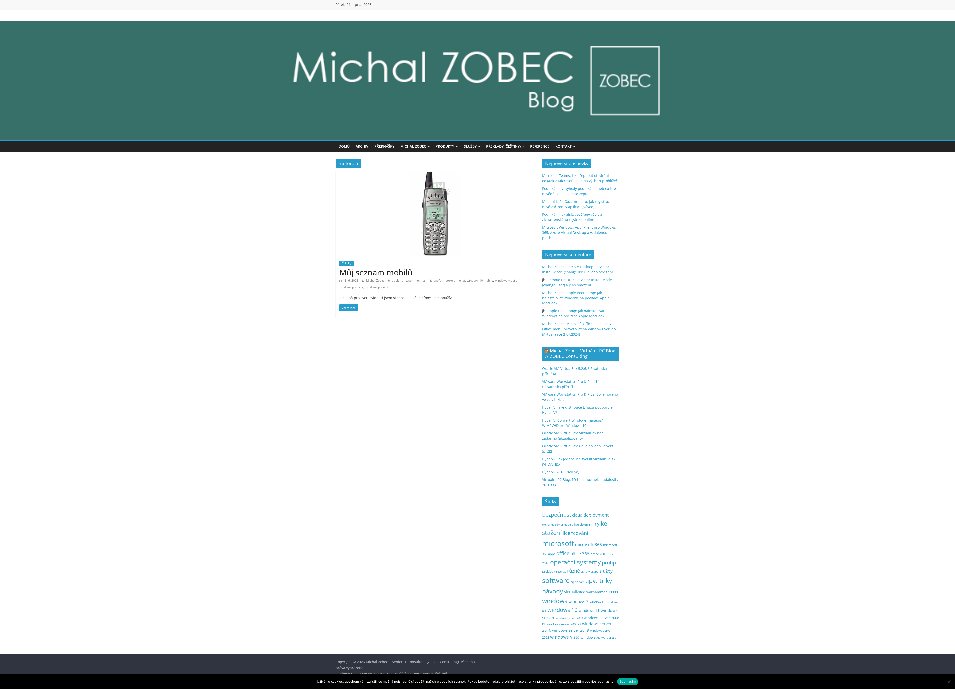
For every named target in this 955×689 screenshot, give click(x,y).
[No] (948, 681)
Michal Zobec (413, 146)
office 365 (580, 553)
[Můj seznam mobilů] (435, 174)
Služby (470, 146)
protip (609, 562)
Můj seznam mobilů (376, 272)
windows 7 (578, 601)
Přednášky (384, 146)
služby (606, 571)
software (556, 580)
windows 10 (562, 609)
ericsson (407, 280)
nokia (461, 280)
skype (594, 571)
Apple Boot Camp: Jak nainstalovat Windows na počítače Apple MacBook (576, 297)
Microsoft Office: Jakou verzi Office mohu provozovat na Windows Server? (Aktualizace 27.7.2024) (579, 329)
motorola (449, 280)
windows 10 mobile (480, 280)
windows (554, 601)
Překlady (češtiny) (503, 146)
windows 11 (589, 610)
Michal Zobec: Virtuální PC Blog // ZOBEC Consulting (580, 353)
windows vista (565, 637)
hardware (582, 524)
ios (424, 280)
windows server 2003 (569, 618)
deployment (596, 515)
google (568, 524)
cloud (577, 515)
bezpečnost (556, 514)
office (562, 553)
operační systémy (575, 562)
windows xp (590, 637)
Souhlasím (628, 681)
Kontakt (563, 146)
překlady (548, 571)
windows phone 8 (377, 287)
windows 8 (597, 602)
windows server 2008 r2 (564, 624)
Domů (344, 146)
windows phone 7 (351, 287)
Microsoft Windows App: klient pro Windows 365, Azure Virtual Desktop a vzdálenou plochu (579, 232)
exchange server (552, 524)
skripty (585, 571)
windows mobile (506, 280)
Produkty (445, 146)
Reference (539, 146)
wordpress (608, 637)
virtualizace (574, 592)
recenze (561, 571)
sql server (577, 582)
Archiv (362, 146)
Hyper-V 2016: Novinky (560, 472)
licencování (575, 532)
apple (396, 280)
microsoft (434, 280)
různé (573, 570)
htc (417, 280)
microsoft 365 (588, 544)
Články (346, 263)
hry (595, 523)
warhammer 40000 (602, 592)
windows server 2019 (570, 630)
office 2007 (599, 554)
